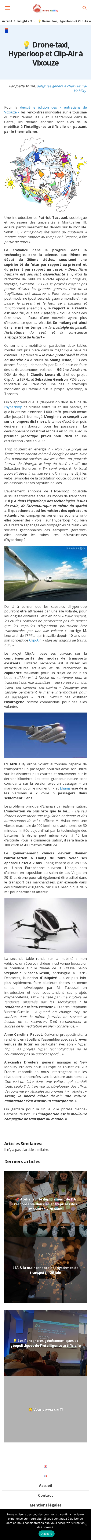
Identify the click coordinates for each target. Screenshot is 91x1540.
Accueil (7, 21)
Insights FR (25, 21)
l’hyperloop (14, 407)
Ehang (65, 788)
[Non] (86, 1524)
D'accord (46, 1533)
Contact (45, 1495)
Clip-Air (35, 640)
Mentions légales (45, 1505)
